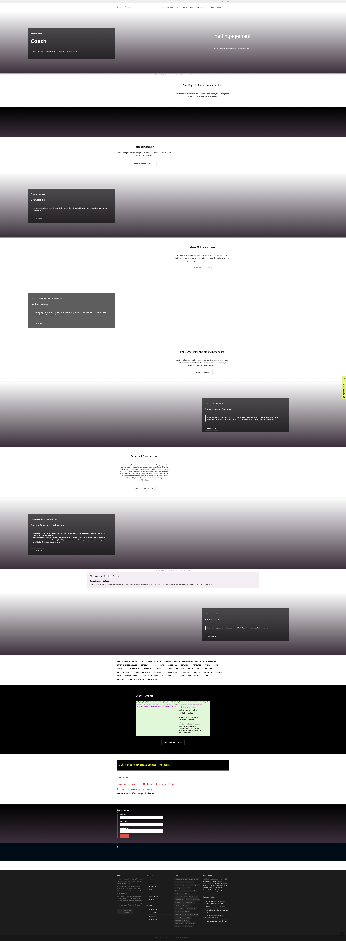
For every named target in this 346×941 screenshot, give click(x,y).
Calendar (172, 665)
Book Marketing (179, 885)
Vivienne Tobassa (190, 923)
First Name (123, 814)
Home (221, 1)
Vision (163, 7)
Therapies (166, 676)
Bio (216, 665)
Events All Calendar (151, 661)
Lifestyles (177, 905)
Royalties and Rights (180, 914)
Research (180, 676)
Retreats (145, 665)
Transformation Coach (127, 676)
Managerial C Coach (213, 672)
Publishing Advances (191, 908)
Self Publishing (179, 917)
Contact (227, 1)
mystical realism (179, 908)
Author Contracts (179, 882)
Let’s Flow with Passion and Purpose (214, 883)
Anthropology (123, 672)
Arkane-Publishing (190, 661)
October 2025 (152, 913)
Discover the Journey (202, 372)
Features (197, 665)
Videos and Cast (155, 679)
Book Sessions (209, 661)
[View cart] (224, 7)
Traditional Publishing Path (182, 920)
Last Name (123, 821)
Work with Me (194, 668)
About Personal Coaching (144, 163)
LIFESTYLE (151, 893)
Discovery (160, 668)
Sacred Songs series (193, 914)
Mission (147, 668)
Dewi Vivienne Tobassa (181, 896)
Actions (219, 7)
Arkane (150, 879)
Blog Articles (152, 883)
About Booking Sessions (173, 742)
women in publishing (188, 926)
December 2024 (152, 916)
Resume (120, 668)
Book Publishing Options (192, 885)
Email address (124, 828)
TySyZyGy (186, 672)
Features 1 (151, 889)
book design (189, 882)
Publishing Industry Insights (182, 911)
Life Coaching (171, 661)
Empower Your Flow (202, 267)
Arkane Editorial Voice (181, 879)
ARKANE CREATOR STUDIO (198, 7)
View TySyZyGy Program (144, 488)
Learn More (37, 218)
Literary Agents (186, 905)
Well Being (172, 672)
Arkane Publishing (193, 879)
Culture (187, 893)
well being (177, 926)
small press (188, 917)
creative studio (179, 893)
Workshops (159, 665)
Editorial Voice (193, 896)
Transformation (142, 672)
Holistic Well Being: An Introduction (214, 879)
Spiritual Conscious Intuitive (130, 679)
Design (205, 676)
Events (212, 7)
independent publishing (192, 899)
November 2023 (152, 919)
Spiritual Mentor (150, 676)
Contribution (134, 668)
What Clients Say (176, 668)
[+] (137, 702)
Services (185, 7)
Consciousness (179, 890)
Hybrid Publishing (179, 899)
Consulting (193, 676)
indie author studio (189, 902)
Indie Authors (178, 902)
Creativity (159, 672)
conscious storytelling (190, 890)
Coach (178, 7)
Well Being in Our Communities (212, 881)
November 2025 (152, 909)
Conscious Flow (186, 888)
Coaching (177, 888)
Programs (170, 7)
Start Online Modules (127, 665)
